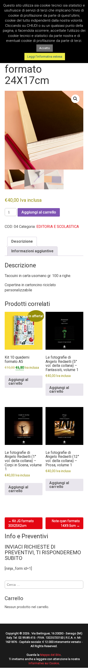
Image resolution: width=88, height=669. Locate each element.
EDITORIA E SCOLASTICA (57, 226)
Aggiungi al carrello (38, 212)
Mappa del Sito (50, 655)
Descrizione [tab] (22, 241)
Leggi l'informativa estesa (44, 56)
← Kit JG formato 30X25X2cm (21, 523)
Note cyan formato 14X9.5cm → (66, 523)
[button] (75, 99)
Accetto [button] (44, 48)
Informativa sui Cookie (44, 663)
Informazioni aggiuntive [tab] (32, 251)
